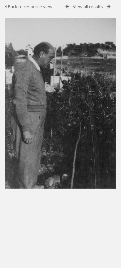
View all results (88, 6)
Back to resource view (29, 6)
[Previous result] (67, 6)
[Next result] (108, 6)
